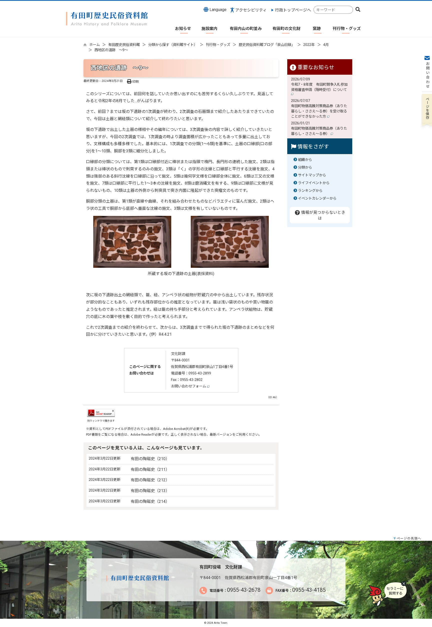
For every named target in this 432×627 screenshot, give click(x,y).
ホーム (94, 45)
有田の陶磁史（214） (150, 501)
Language (217, 9)
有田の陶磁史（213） (150, 490)
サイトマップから (312, 175)
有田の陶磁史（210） (150, 458)
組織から (305, 160)
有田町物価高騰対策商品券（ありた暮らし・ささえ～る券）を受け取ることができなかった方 (319, 111)
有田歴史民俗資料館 (124, 45)
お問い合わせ (427, 75)
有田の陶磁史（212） (150, 480)
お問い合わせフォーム (189, 386)
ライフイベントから (314, 183)
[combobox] (333, 9)
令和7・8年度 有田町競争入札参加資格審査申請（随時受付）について (319, 87)
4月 (326, 45)
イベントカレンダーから (317, 198)
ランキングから (310, 191)
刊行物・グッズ (218, 45)
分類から (305, 167)
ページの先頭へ (409, 538)
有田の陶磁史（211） (150, 469)
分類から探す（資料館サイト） (172, 45)
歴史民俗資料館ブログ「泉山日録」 (267, 45)
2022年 (309, 45)
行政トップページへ (293, 10)
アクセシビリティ (251, 10)
